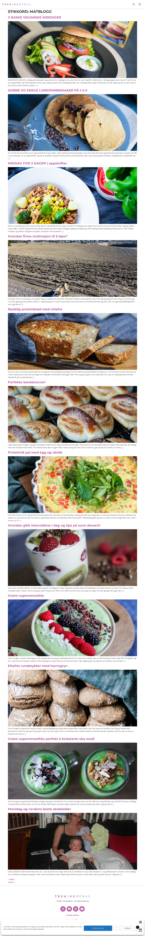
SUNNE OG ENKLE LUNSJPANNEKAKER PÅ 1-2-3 (47, 90)
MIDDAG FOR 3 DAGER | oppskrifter (37, 163)
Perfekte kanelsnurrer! (26, 382)
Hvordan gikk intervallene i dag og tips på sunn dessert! (54, 525)
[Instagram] (63, 909)
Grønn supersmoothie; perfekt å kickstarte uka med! (51, 739)
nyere (11, 882)
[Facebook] (69, 909)
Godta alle (98, 928)
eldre (11, 879)
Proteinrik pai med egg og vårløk (35, 452)
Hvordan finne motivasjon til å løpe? (37, 236)
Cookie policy (72, 915)
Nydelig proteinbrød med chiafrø (35, 309)
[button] (140, 922)
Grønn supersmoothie (26, 596)
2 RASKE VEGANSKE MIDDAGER (34, 17)
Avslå (127, 928)
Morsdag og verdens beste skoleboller (39, 809)
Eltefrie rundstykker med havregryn (38, 666)
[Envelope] (82, 909)
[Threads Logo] (75, 909)
